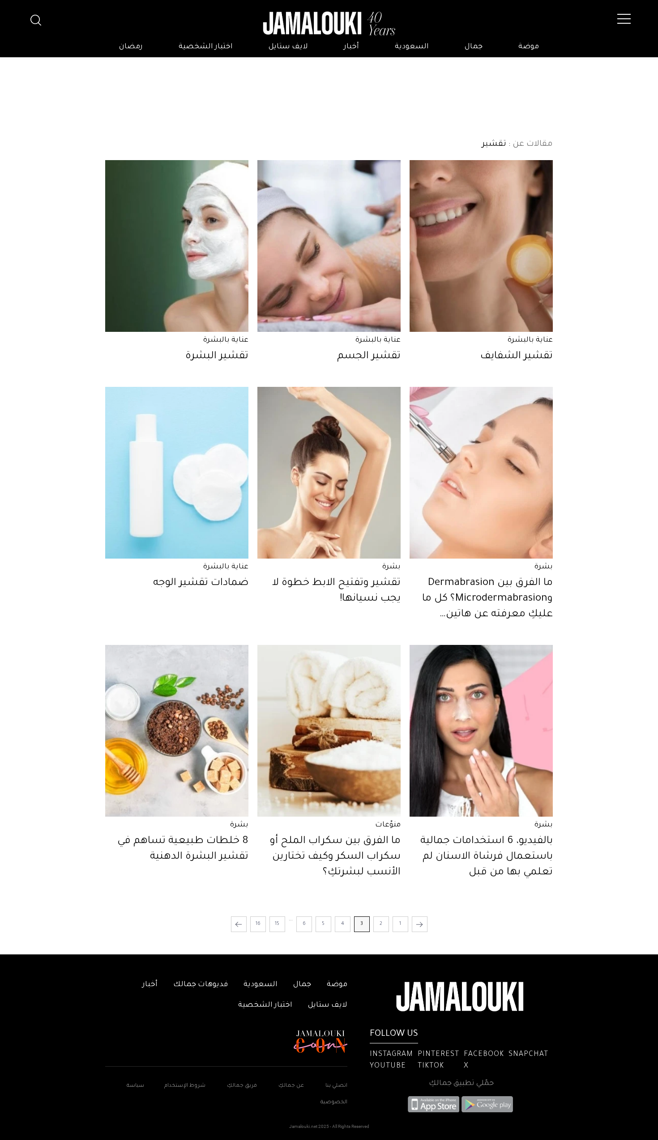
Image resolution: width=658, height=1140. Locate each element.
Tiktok (431, 1066)
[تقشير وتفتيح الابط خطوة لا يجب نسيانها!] (329, 473)
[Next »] (239, 924)
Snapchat (528, 1055)
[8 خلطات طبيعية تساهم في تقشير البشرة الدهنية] (176, 731)
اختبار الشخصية (206, 47)
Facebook (484, 1055)
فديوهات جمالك (200, 985)
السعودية (412, 47)
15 (277, 924)
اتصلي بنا (336, 1086)
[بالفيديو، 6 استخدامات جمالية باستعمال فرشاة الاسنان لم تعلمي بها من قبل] (481, 731)
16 (258, 924)
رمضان (131, 47)
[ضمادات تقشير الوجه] (176, 473)
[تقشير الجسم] (329, 246)
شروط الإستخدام (184, 1086)
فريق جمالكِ (242, 1086)
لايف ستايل (288, 47)
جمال (474, 47)
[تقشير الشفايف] (481, 246)
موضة (528, 47)
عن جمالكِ (291, 1086)
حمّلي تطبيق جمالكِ (461, 1084)
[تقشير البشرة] (176, 246)
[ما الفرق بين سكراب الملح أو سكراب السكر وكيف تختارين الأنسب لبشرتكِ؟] (329, 731)
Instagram (391, 1055)
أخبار (351, 47)
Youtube (388, 1066)
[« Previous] (419, 924)
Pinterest (438, 1055)
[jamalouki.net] (329, 23)
